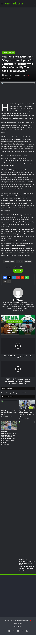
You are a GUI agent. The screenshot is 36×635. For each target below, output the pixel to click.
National (11, 52)
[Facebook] (5, 277)
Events (5, 52)
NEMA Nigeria (18, 623)
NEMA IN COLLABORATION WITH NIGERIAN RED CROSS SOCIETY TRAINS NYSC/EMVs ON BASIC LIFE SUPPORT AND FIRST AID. (8, 437)
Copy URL (18, 271)
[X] (9, 277)
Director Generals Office (14, 321)
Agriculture (10, 261)
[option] (18, 325)
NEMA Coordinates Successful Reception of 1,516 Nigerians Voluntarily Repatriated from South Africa (17, 329)
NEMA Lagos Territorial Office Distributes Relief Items (8, 412)
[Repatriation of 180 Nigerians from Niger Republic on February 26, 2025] (27, 404)
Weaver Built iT (18, 626)
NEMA (28, 261)
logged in (11, 393)
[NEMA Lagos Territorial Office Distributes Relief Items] (9, 404)
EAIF (20, 261)
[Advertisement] (18, 26)
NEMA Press (7, 75)
